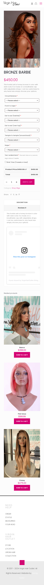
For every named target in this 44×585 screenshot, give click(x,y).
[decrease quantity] (6, 182)
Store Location (9, 547)
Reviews (22, 208)
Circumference (11, 96)
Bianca (22, 347)
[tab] (22, 202)
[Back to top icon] (22, 562)
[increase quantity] (16, 182)
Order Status (8, 516)
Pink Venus (22, 414)
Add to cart (27, 182)
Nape (7, 145)
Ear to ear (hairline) (13, 116)
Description (22, 202)
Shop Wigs (16, 188)
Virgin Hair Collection (10, 554)
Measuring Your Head (10, 523)
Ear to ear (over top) (13, 125)
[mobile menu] (41, 4)
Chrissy (22, 480)
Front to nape (11, 106)
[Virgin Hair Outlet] (12, 3)
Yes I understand (21, 156)
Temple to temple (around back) (18, 135)
